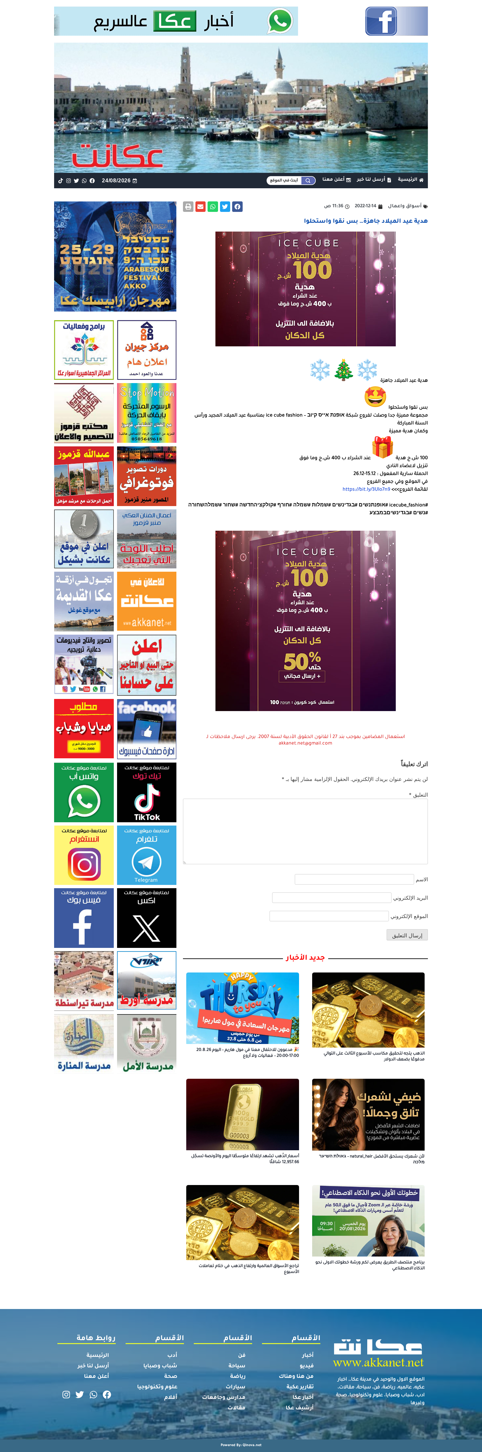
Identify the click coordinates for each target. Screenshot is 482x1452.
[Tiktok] (60, 180)
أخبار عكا (303, 1398)
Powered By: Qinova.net (241, 1445)
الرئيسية (98, 1356)
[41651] (241, 34)
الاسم (422, 879)
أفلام (170, 1398)
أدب (172, 1356)
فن (242, 1356)
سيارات (236, 1387)
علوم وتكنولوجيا (157, 1387)
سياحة (237, 1366)
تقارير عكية (300, 1387)
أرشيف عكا (300, 1408)
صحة (170, 1377)
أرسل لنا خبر (93, 1366)
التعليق (418, 794)
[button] (237, 206)
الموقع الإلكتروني (409, 916)
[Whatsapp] (84, 180)
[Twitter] (76, 180)
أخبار (308, 1356)
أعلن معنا (96, 1377)
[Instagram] (68, 180)
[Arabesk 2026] (115, 309)
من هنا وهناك (296, 1377)
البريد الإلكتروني (410, 897)
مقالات (237, 1408)
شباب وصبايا (160, 1366)
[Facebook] (92, 180)
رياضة (238, 1377)
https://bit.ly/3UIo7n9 (366, 490)
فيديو (307, 1366)
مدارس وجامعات (224, 1398)
